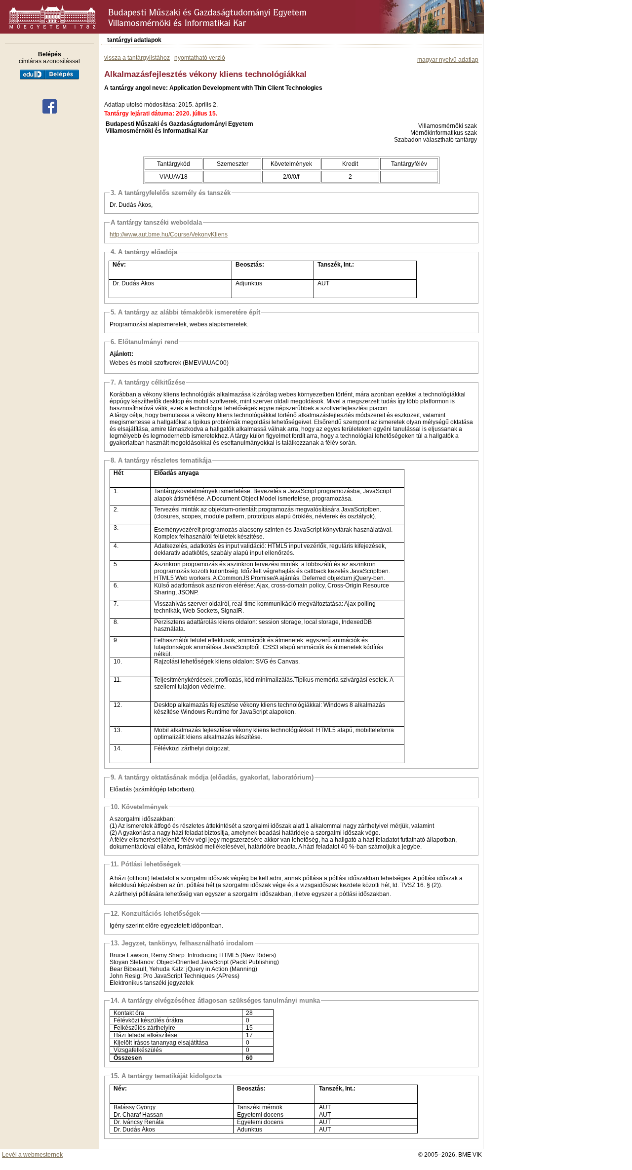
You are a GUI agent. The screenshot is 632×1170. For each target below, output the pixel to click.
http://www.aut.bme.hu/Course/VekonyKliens (169, 234)
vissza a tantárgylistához (137, 57)
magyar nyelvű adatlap (447, 59)
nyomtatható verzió (199, 57)
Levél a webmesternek (32, 1154)
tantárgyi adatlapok (134, 40)
